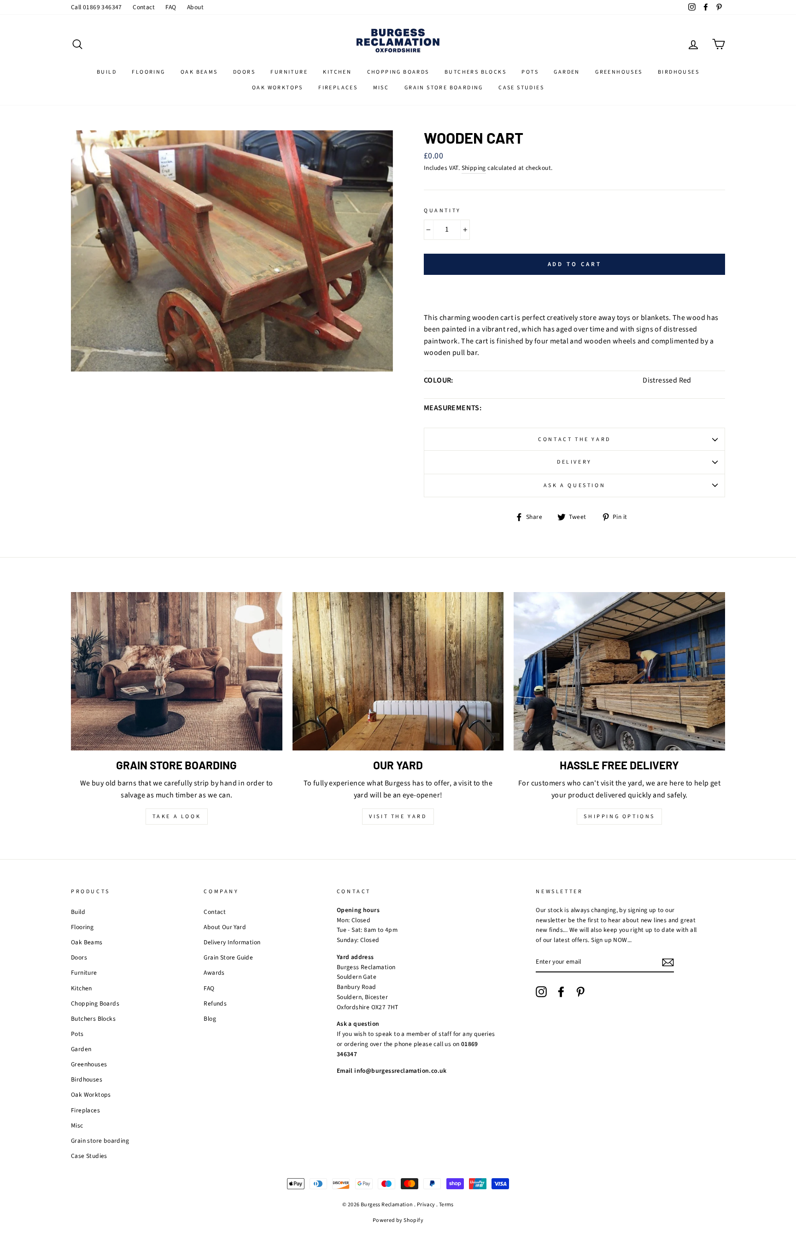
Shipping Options (619, 816)
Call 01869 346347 (96, 7)
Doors (244, 72)
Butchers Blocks (475, 72)
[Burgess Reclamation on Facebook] (561, 991)
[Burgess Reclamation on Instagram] (541, 991)
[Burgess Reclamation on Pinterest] (580, 991)
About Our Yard (225, 927)
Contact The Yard (574, 439)
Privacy (426, 1205)
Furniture (289, 72)
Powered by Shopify (398, 1220)
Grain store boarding (443, 88)
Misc (381, 88)
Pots (529, 72)
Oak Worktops (277, 88)
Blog (210, 1018)
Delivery (574, 462)
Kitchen (337, 72)
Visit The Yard (398, 816)
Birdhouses (678, 72)
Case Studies (521, 88)
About (195, 7)
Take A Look (176, 816)
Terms (446, 1205)
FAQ (170, 7)
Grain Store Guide (228, 957)
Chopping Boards (398, 72)
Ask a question (574, 485)
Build (107, 72)
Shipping (474, 167)
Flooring (148, 72)
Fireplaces (337, 88)
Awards (214, 972)
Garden (566, 72)
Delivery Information (232, 942)
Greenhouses (618, 72)
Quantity (442, 211)
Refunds (215, 1003)
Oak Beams (199, 72)
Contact (144, 7)
